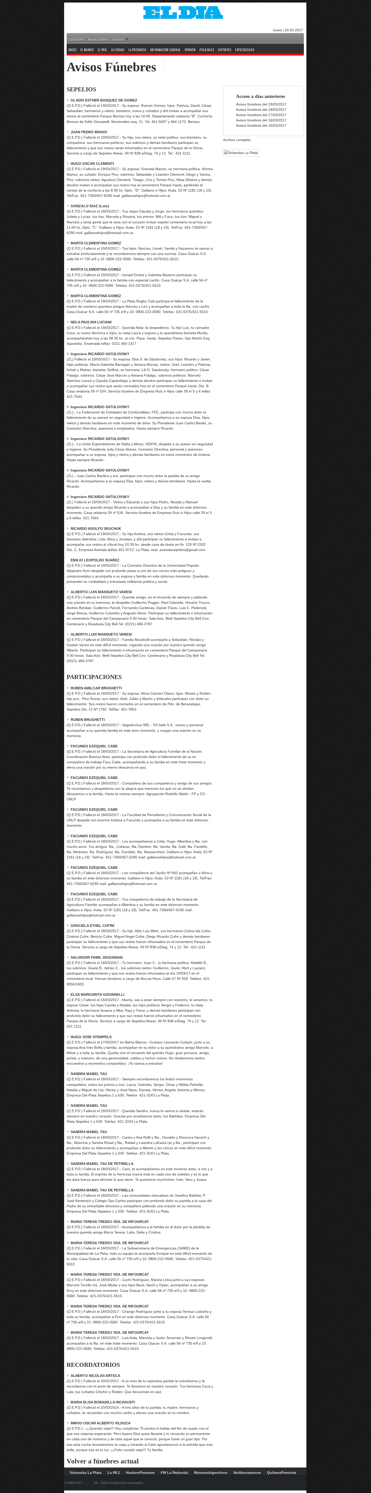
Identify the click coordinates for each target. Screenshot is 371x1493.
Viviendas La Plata (85, 1473)
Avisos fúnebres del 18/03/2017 (261, 110)
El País (102, 50)
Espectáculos (244, 50)
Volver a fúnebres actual (103, 1461)
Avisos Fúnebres (98, 40)
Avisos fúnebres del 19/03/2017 (261, 104)
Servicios (119, 40)
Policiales (207, 50)
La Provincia (137, 50)
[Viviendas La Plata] (238, 153)
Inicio (72, 50)
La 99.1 (114, 1473)
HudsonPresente (140, 1473)
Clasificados (76, 40)
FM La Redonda (174, 1473)
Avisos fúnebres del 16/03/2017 (261, 120)
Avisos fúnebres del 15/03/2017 (261, 125)
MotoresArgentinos (210, 1473)
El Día (89, 1483)
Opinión (190, 50)
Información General (165, 50)
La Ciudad (118, 50)
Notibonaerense (247, 1473)
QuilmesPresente (281, 1473)
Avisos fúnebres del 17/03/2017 (261, 115)
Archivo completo (237, 140)
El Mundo (87, 50)
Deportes (224, 50)
